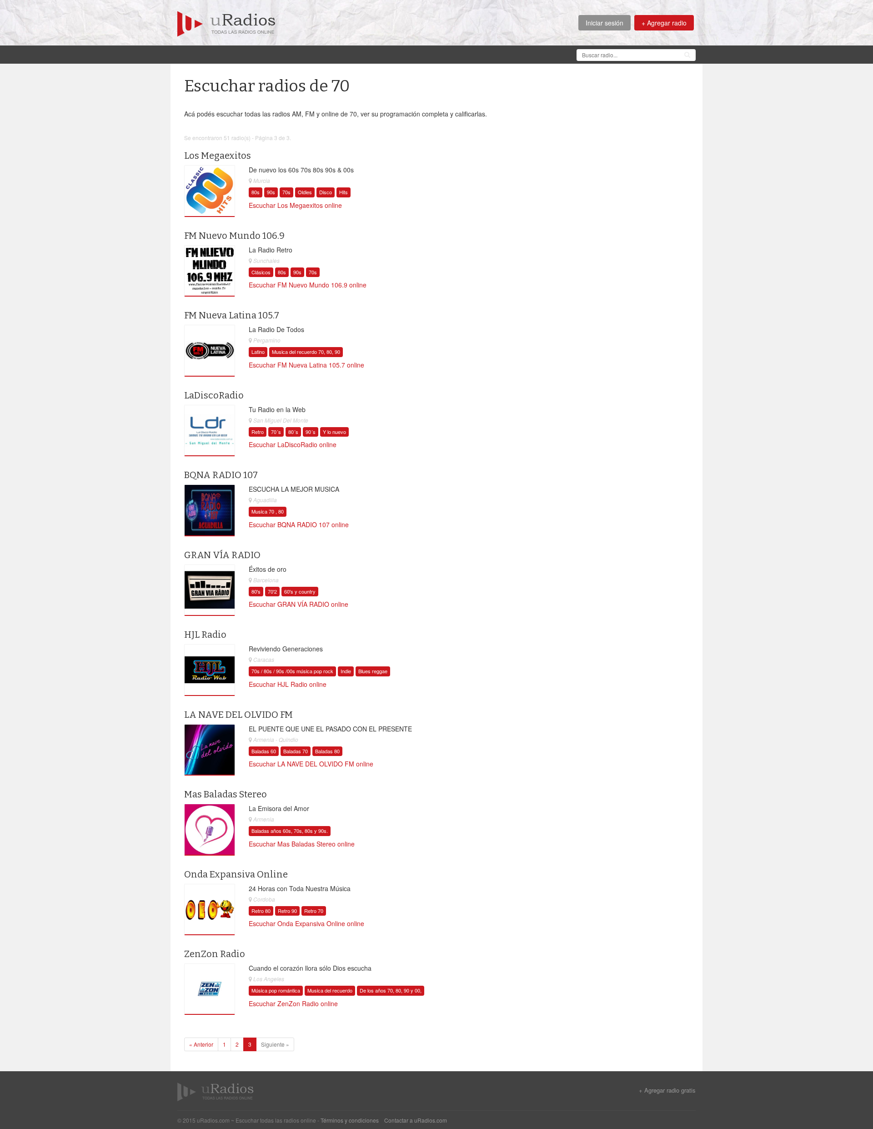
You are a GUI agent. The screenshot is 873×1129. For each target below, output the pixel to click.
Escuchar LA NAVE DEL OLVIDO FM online (311, 763)
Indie (346, 671)
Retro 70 (313, 910)
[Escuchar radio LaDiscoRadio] (209, 430)
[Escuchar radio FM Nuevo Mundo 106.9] (209, 271)
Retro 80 (261, 910)
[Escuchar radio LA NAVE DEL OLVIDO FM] (209, 749)
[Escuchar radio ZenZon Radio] (209, 989)
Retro (257, 431)
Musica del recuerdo (329, 990)
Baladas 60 (263, 751)
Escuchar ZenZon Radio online (293, 1003)
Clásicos (261, 272)
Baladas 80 (327, 751)
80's (256, 591)
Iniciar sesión (604, 22)
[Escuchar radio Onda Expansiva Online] (209, 909)
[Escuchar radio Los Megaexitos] (209, 191)
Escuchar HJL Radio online (287, 684)
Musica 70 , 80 (267, 511)
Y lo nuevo (334, 431)
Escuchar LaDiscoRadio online (292, 444)
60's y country (300, 591)
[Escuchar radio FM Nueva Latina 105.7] (209, 350)
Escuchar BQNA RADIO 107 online (299, 524)
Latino (258, 351)
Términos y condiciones (350, 1120)
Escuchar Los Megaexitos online (295, 205)
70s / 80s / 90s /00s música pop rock (292, 671)
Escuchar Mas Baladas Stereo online (302, 843)
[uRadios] (226, 22)
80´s (293, 431)
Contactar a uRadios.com (415, 1120)
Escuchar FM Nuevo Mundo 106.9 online (307, 284)
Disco (325, 192)
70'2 (272, 591)
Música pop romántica (275, 990)
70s (286, 192)
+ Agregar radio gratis (667, 1090)
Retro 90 (287, 910)
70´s (276, 431)
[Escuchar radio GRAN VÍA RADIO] (209, 590)
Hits (343, 192)
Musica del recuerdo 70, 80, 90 (306, 351)
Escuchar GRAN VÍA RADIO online (298, 604)
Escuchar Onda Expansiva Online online (306, 923)
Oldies (305, 192)
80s (255, 192)
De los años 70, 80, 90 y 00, (390, 990)
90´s (311, 431)
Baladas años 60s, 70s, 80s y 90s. (289, 830)
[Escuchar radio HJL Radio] (209, 670)
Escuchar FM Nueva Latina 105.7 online (306, 364)
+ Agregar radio (664, 22)
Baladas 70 (295, 751)
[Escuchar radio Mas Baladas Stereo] (209, 829)
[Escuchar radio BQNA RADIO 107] (209, 510)
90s (271, 192)
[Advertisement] (342, 53)
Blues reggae (372, 671)
